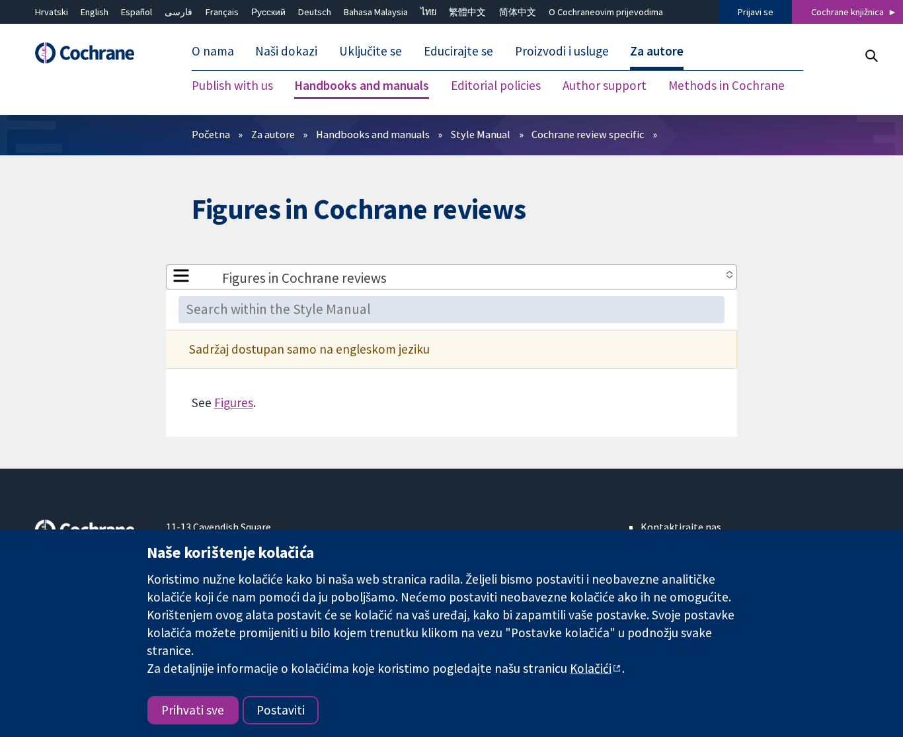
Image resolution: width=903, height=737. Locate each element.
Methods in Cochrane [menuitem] (726, 86)
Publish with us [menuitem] (232, 86)
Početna (211, 134)
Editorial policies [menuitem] (496, 86)
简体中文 (517, 12)
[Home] (91, 53)
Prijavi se (755, 12)
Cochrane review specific (587, 134)
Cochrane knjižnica (847, 12)
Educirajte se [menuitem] (458, 51)
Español (136, 12)
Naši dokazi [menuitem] (286, 51)
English (94, 12)
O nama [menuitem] (213, 51)
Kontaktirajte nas (681, 526)
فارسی (178, 12)
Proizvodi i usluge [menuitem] (562, 51)
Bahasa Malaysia (376, 12)
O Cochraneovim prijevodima (606, 12)
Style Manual (480, 134)
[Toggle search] (871, 56)
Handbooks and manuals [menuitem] (361, 86)
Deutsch (314, 12)
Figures (233, 402)
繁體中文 (467, 12)
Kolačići (590, 668)
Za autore (273, 134)
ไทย (428, 12)
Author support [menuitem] (605, 86)
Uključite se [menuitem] (370, 51)
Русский (268, 12)
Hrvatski (51, 12)
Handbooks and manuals (373, 134)
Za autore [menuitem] (657, 51)
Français (222, 12)
